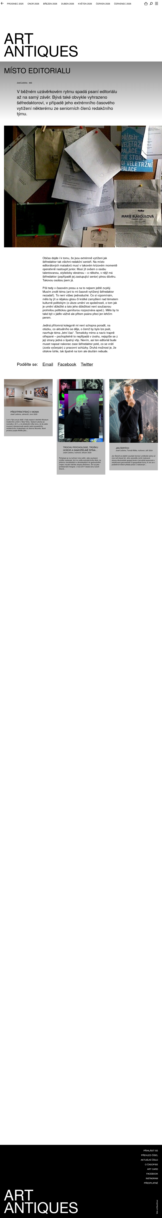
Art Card (152, 1169)
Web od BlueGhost (157, 1207)
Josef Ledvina (22, 82)
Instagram (152, 1178)
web (30, 82)
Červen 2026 (103, 3)
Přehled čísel (149, 1155)
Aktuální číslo (149, 1159)
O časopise (151, 1164)
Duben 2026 (67, 3)
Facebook (152, 1173)
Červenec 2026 (122, 3)
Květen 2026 (85, 3)
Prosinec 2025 (15, 3)
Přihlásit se (150, 1150)
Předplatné (151, 1182)
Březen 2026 (50, 3)
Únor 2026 (33, 3)
